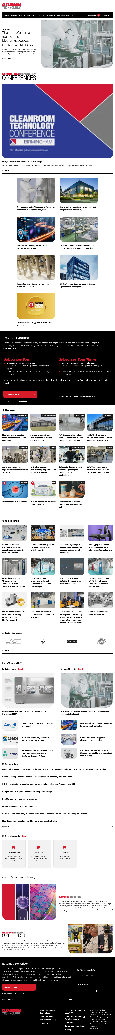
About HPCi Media (47, 1016)
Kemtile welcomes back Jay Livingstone (19, 799)
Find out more (7, 59)
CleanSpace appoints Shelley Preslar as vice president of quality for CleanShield (37, 777)
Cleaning (109, 447)
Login (106, 15)
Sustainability (23, 447)
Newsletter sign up (48, 1020)
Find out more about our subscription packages (77, 397)
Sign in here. (23, 401)
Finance (53, 447)
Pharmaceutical (22, 415)
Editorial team (63, 15)
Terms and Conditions (74, 1026)
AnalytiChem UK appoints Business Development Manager (27, 791)
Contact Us (44, 1023)
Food (82, 482)
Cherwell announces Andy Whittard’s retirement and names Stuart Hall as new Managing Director (44, 814)
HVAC (54, 482)
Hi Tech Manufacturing (49, 415)
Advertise (69, 1022)
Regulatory (24, 482)
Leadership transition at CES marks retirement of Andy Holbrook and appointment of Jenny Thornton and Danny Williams (54, 769)
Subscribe (92, 15)
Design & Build (79, 415)
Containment (108, 415)
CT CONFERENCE (30, 15)
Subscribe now (12, 395)
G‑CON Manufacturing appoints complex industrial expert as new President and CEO (38, 784)
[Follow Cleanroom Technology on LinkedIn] (95, 991)
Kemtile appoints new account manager (19, 806)
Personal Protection (78, 447)
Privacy (68, 1029)
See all (20, 669)
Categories (15, 15)
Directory (51, 15)
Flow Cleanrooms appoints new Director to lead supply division (29, 821)
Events (41, 15)
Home (6, 15)
